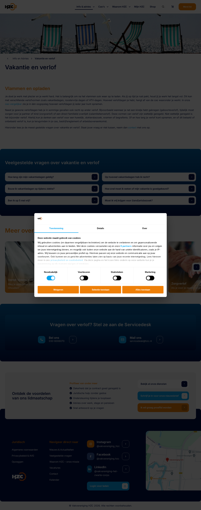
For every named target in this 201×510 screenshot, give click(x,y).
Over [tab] (144, 228)
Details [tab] (100, 228)
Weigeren (58, 289)
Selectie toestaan (100, 289)
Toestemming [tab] (56, 228)
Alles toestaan (143, 289)
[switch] (84, 278)
